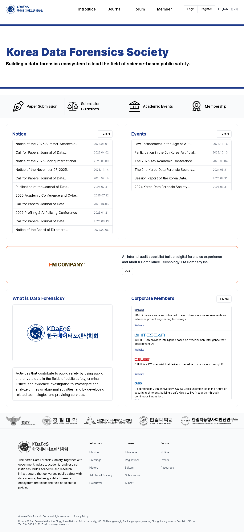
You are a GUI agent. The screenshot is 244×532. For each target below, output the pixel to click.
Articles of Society (100, 475)
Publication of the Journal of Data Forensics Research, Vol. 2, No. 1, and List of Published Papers (44, 187)
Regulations (132, 460)
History (93, 467)
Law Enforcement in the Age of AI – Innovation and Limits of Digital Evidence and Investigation (162, 144)
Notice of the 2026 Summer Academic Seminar (45, 144)
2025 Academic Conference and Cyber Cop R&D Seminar (46, 195)
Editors (129, 467)
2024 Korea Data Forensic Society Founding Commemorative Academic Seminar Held (163, 187)
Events (138, 134)
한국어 (234, 9)
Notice (19, 134)
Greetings (95, 460)
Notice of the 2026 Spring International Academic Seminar (46, 161)
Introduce (131, 452)
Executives (96, 482)
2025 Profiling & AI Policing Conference (46, 213)
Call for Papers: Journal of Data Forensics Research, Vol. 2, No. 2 (41, 178)
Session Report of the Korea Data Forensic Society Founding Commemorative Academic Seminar (163, 178)
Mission (94, 452)
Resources (167, 467)
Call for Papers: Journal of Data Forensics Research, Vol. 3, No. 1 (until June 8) (45, 152)
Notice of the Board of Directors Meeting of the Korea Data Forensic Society (43, 230)
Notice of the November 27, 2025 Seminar (41, 170)
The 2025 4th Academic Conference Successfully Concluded (163, 161)
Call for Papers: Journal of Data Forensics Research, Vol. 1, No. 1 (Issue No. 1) (45, 221)
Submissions (132, 475)
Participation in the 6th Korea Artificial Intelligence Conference (164, 152)
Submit (129, 482)
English (223, 9)
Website (139, 325)
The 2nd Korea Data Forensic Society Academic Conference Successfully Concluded (163, 170)
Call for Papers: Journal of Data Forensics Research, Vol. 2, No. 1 (41, 204)
